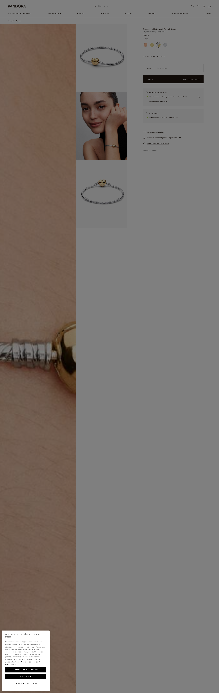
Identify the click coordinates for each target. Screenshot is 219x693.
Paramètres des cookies (25, 683)
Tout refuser (26, 677)
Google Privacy (12, 664)
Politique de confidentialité (32, 662)
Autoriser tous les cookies (25, 670)
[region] (26, 661)
